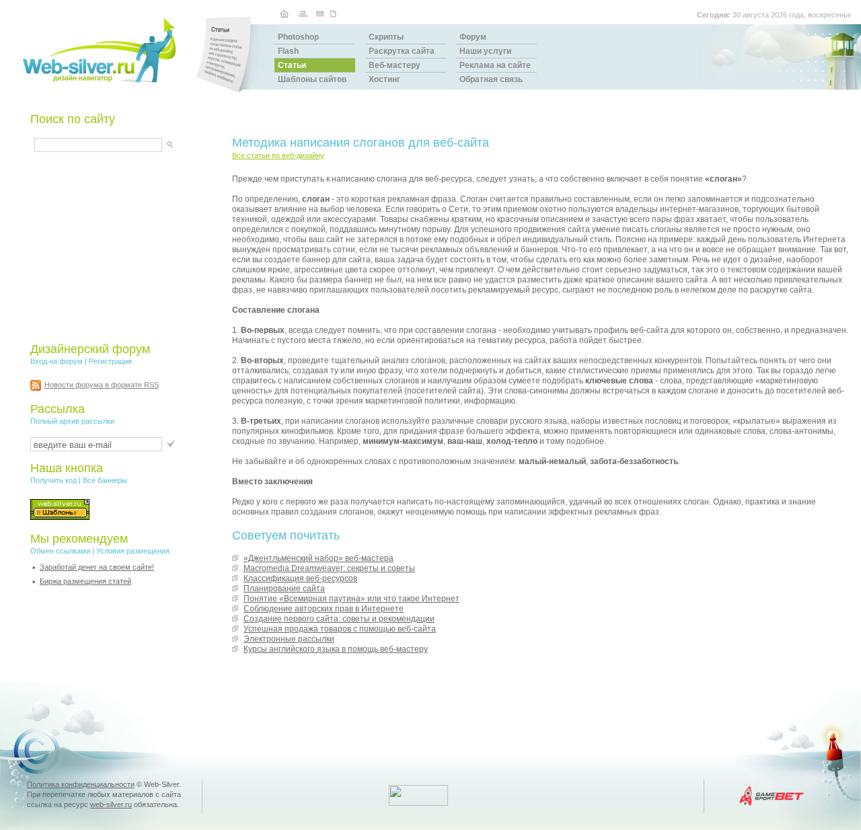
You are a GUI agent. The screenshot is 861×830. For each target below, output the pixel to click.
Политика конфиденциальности (81, 784)
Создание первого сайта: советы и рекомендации (339, 619)
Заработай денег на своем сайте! (97, 567)
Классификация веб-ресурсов (300, 578)
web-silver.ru (111, 804)
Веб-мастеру (394, 65)
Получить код (53, 480)
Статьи (292, 65)
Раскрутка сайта (402, 51)
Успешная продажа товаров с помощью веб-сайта (340, 629)
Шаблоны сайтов (312, 79)
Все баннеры (105, 480)
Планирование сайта (284, 588)
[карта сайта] (302, 13)
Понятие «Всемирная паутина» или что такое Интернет (351, 598)
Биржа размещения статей (85, 581)
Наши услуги (485, 51)
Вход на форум (56, 361)
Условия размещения (133, 551)
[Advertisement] (114, 247)
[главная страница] (284, 13)
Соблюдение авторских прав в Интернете (324, 608)
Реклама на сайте (495, 65)
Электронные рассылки (289, 639)
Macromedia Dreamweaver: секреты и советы (329, 568)
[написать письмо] (320, 13)
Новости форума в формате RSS (101, 385)
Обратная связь (491, 79)
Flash (288, 51)
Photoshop (298, 37)
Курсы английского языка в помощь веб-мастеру (336, 649)
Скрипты (386, 37)
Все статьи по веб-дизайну (278, 155)
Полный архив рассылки (72, 421)
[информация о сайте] (334, 13)
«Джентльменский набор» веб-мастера (319, 558)
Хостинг (384, 79)
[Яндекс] (46, 143)
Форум (472, 37)
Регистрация (110, 361)
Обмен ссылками (60, 551)
